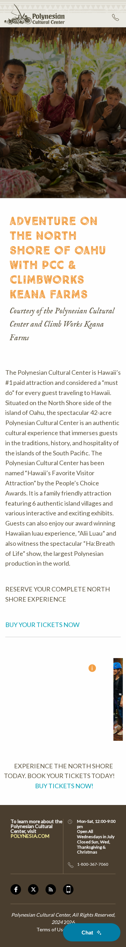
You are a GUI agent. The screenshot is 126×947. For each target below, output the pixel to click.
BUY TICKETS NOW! (63, 786)
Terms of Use (51, 929)
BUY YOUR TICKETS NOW (42, 624)
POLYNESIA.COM (29, 836)
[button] (53, 700)
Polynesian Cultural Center (32, 13)
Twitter (37, 889)
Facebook (19, 889)
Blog (54, 889)
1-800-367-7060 (116, 17)
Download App (68, 889)
